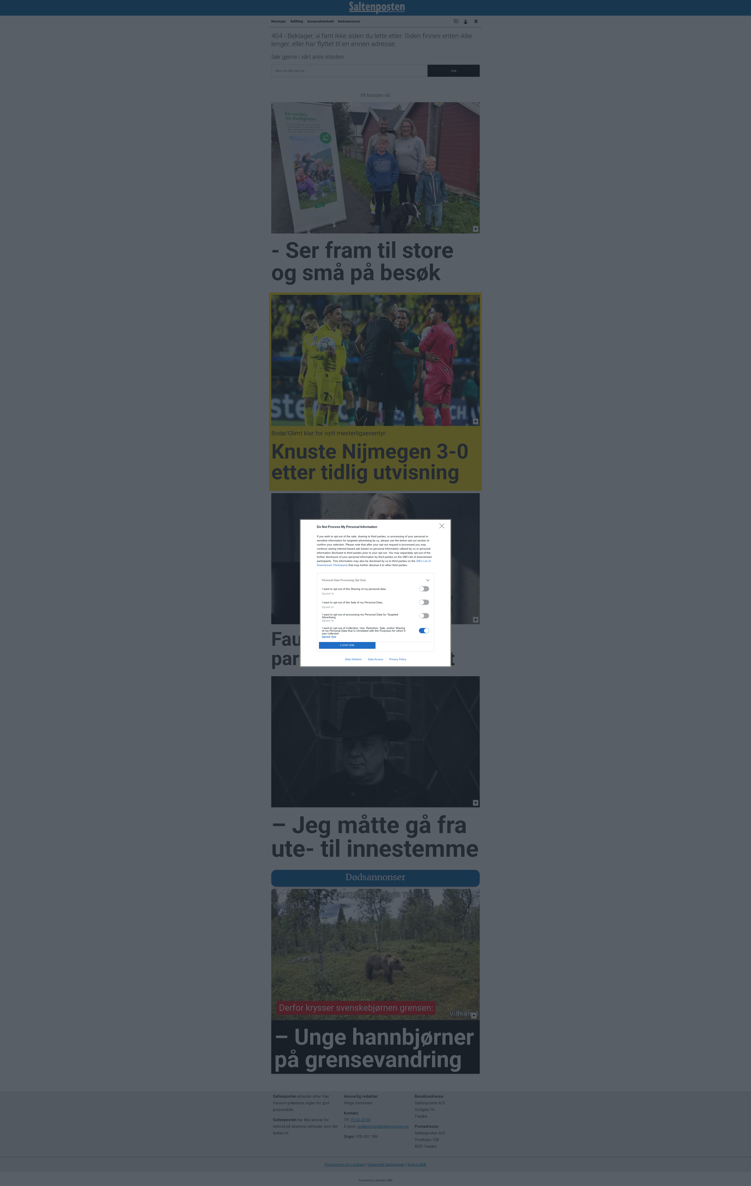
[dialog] (375, 593)
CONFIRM (347, 645)
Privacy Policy (397, 659)
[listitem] (375, 580)
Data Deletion (353, 659)
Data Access (375, 659)
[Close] (443, 527)
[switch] (424, 588)
